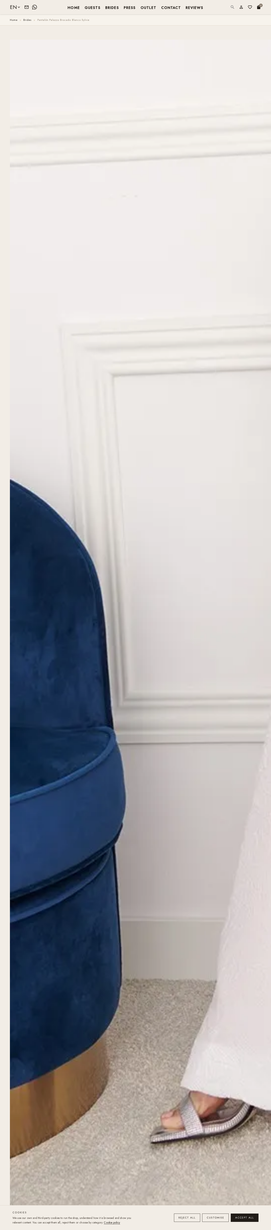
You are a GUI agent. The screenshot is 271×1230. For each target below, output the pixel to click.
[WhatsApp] (34, 7)
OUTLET (149, 7)
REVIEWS (194, 7)
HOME (74, 7)
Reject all (187, 1217)
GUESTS (93, 7)
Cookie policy (112, 1222)
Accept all (244, 1217)
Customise (215, 1217)
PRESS (130, 7)
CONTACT (171, 7)
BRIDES (112, 7)
